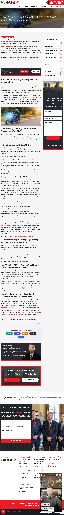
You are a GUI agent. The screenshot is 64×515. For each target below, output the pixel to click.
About (18, 6)
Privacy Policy (29, 511)
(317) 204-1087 (23, 477)
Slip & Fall (47, 64)
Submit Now (53, 138)
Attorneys (25, 6)
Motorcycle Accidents (51, 50)
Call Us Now (36, 72)
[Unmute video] (42, 475)
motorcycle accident (18, 85)
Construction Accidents (51, 57)
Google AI (21, 337)
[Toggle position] (57, 475)
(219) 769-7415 (37, 463)
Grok (33, 333)
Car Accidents (48, 43)
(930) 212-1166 (23, 491)
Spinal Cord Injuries (50, 75)
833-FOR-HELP (12, 323)
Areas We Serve (59, 6)
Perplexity (17, 333)
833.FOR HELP (55, 3)
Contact (51, 6)
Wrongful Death (49, 53)
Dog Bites (47, 61)
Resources (43, 6)
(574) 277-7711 (52, 463)
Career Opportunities (32, 505)
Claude (25, 333)
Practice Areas (34, 6)
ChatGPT (10, 333)
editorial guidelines (57, 396)
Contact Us (24, 72)
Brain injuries (48, 71)
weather (6, 153)
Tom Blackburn (9, 37)
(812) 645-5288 (37, 477)
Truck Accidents (49, 46)
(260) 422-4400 (23, 463)
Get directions (23, 466)
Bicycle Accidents (49, 68)
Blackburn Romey (13, 511)
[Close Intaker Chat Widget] (60, 475)
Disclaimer (21, 511)
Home (2, 30)
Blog (6, 30)
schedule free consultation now (12, 380)
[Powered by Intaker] (53, 512)
